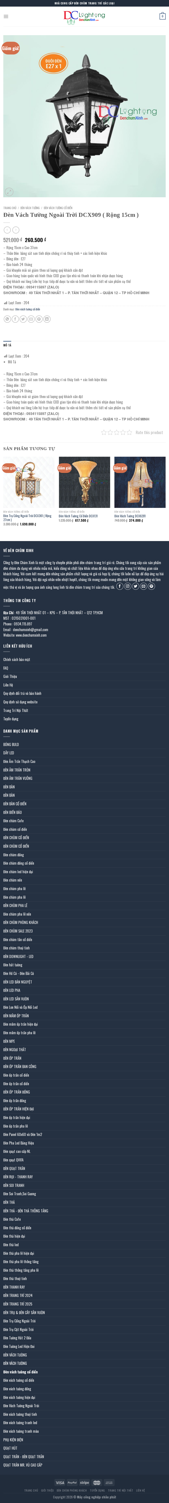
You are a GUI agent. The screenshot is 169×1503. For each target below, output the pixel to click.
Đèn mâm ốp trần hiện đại (20, 1024)
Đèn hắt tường (12, 964)
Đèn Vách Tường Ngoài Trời (21, 1405)
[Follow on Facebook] (119, 586)
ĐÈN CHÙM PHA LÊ (15, 905)
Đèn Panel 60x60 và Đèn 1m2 (22, 1134)
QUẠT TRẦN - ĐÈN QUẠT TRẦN (23, 1456)
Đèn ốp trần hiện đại (16, 1117)
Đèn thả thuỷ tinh (15, 1278)
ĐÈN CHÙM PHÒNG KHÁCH (20, 922)
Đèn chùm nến (12, 880)
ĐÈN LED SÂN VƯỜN (16, 998)
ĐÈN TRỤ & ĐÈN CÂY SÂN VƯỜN (24, 1312)
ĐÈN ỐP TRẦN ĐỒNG (16, 1092)
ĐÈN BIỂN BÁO (12, 812)
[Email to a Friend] (31, 319)
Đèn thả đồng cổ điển (17, 1227)
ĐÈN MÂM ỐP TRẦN (16, 1015)
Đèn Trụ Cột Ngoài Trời (18, 1329)
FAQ (5, 668)
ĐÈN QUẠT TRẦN (14, 1168)
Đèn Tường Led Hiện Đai (19, 1346)
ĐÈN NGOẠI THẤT (14, 1049)
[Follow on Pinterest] (151, 586)
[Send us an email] (143, 586)
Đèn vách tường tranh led (20, 1422)
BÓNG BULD (11, 744)
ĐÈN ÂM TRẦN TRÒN (16, 770)
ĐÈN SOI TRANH (13, 1185)
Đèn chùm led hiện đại (18, 871)
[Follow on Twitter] (135, 586)
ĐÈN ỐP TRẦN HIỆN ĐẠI (18, 1109)
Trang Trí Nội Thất (15, 710)
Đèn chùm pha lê (14, 888)
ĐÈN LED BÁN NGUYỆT (17, 982)
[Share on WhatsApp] (7, 319)
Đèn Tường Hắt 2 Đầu (17, 1337)
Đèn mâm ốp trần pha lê (19, 1032)
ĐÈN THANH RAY (14, 1287)
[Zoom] (9, 192)
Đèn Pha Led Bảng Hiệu (18, 1143)
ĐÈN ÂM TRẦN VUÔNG (17, 778)
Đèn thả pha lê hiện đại (18, 1253)
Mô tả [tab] (7, 345)
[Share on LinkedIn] (47, 319)
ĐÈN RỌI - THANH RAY (18, 1176)
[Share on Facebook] (15, 319)
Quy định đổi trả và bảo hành (22, 693)
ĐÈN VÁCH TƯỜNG (30, 208)
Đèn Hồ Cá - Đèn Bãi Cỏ (18, 973)
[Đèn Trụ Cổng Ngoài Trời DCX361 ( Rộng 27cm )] (29, 482)
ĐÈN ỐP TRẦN (12, 1058)
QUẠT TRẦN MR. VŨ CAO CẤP (22, 1465)
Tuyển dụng (10, 718)
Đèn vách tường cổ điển (58, 208)
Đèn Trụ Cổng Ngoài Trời (19, 1321)
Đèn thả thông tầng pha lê (21, 1270)
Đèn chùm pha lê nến (17, 914)
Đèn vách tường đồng (17, 1388)
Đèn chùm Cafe (13, 820)
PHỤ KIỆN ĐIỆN (13, 1439)
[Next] (165, 495)
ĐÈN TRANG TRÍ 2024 (18, 1295)
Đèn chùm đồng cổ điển (18, 863)
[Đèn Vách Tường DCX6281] (140, 482)
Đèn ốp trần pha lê (15, 1126)
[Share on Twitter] (23, 319)
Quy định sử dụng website (20, 701)
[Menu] (6, 16)
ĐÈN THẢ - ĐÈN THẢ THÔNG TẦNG (25, 1210)
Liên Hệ (8, 685)
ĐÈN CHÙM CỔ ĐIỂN (16, 837)
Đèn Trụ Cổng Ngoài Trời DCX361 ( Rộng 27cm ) (27, 518)
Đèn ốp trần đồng (14, 1100)
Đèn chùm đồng (13, 854)
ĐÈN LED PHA (11, 990)
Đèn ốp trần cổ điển (16, 1075)
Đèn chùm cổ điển (15, 829)
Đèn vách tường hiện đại (19, 1397)
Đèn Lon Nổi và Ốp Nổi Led (20, 1007)
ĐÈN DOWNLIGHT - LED (18, 956)
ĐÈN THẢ (9, 1202)
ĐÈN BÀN (9, 787)
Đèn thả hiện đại (14, 1236)
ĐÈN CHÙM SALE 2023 (18, 931)
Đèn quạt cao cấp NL (16, 1151)
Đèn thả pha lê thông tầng (21, 1261)
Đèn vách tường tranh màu (21, 1431)
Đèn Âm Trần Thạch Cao (19, 761)
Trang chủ (9, 208)
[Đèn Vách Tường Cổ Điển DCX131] (84, 482)
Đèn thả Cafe (12, 1219)
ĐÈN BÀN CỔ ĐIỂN (14, 803)
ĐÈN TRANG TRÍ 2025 (17, 1304)
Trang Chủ (31, 1490)
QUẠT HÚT (10, 1448)
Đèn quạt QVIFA (13, 1160)
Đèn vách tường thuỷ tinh (20, 1414)
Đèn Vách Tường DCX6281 (130, 516)
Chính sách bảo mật (16, 659)
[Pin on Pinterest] (39, 319)
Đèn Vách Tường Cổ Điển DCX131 (78, 516)
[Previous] (3, 495)
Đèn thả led (11, 1244)
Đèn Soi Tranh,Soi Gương (19, 1193)
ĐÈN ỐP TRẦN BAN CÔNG (19, 1066)
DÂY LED (8, 752)
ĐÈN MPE (9, 1041)
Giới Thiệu (10, 676)
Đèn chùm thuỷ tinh (16, 948)
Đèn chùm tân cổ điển (17, 939)
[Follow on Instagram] (127, 586)
